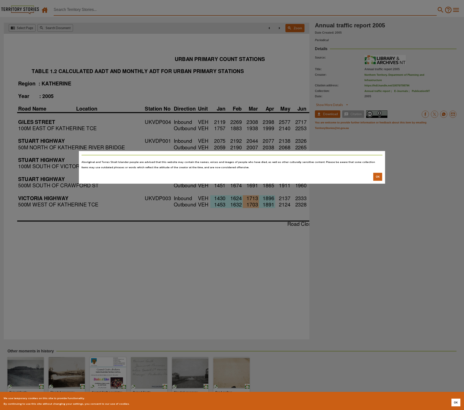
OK (378, 177)
